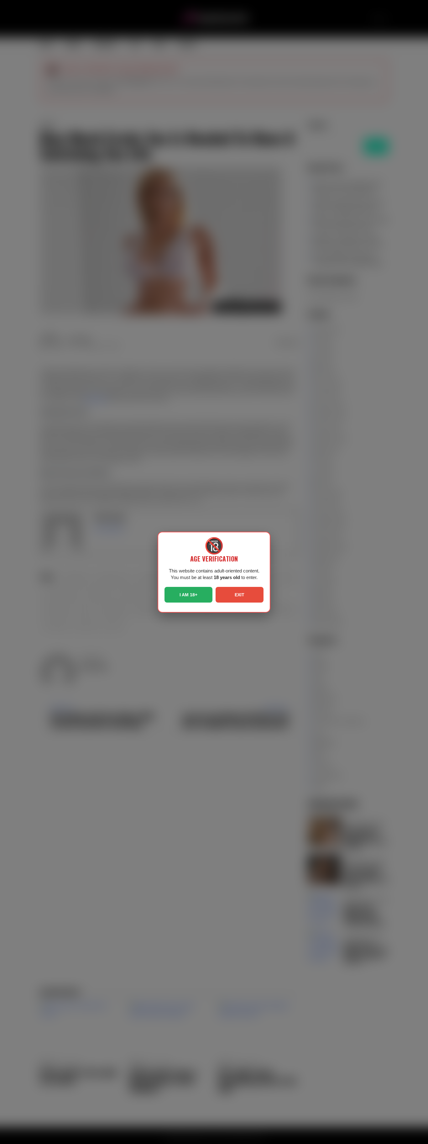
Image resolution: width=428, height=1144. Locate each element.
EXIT (239, 594)
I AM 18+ (188, 594)
